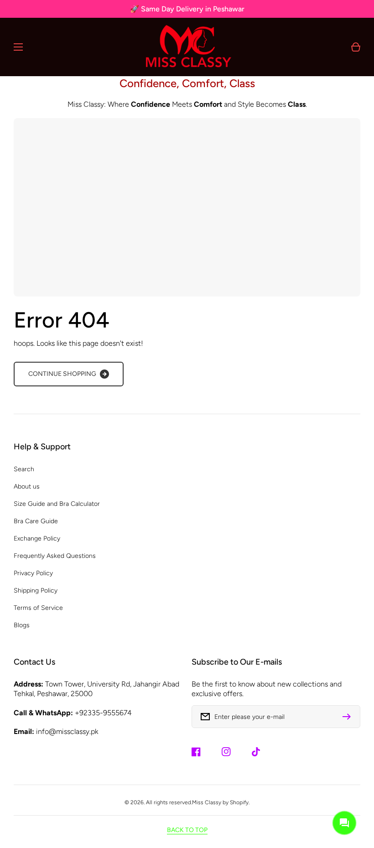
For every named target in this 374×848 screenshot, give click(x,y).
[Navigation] (18, 47)
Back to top (187, 830)
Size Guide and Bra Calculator (57, 504)
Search (24, 469)
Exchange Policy (37, 538)
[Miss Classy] (187, 47)
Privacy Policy (33, 573)
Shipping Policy (35, 590)
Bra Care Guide (36, 521)
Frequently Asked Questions (55, 556)
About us (27, 486)
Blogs (22, 625)
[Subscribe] (349, 716)
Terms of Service (38, 608)
